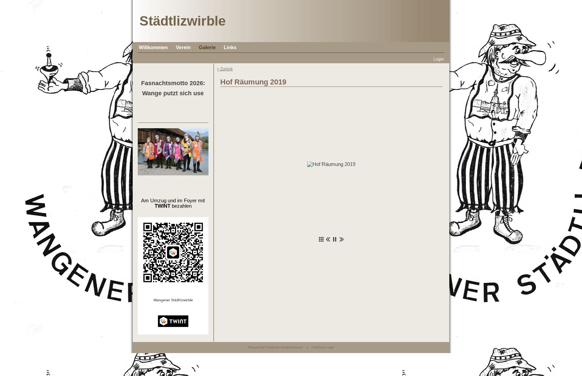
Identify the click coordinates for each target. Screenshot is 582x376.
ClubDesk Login (323, 347)
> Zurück (225, 69)
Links (230, 47)
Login (438, 59)
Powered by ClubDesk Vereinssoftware (275, 347)
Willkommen (153, 47)
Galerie (207, 47)
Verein (183, 47)
